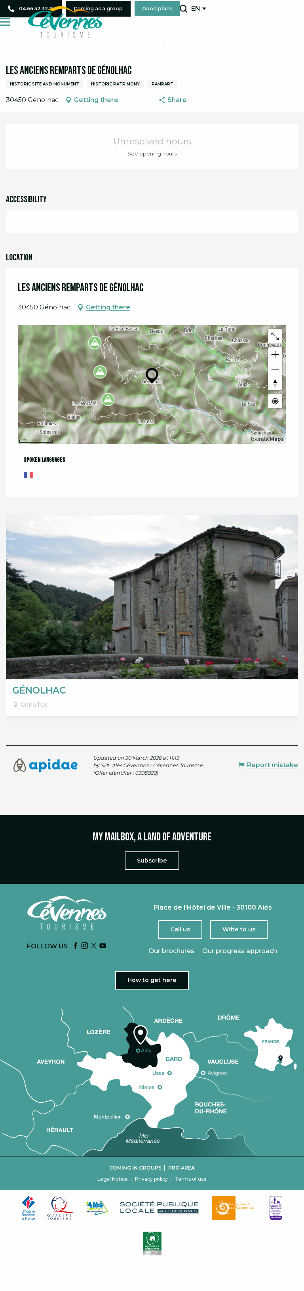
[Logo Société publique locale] (160, 1208)
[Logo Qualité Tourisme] (60, 1208)
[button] (183, 9)
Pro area (181, 1168)
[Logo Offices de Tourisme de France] (28, 1208)
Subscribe (152, 860)
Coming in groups (135, 1168)
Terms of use (191, 1179)
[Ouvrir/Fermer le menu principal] (5, 22)
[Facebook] (76, 946)
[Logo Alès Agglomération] (97, 1207)
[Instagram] (85, 946)
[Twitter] (94, 946)
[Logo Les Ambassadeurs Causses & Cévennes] (276, 1208)
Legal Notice (112, 1179)
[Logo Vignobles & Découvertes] (152, 1243)
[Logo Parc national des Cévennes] (235, 1208)
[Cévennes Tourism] (65, 22)
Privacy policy (151, 1179)
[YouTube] (103, 946)
